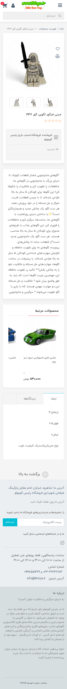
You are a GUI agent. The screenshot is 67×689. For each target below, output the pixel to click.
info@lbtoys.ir (36, 579)
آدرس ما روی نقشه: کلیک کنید (47, 502)
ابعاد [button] (54, 399)
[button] (7, 5)
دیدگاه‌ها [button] (30, 399)
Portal (23, 683)
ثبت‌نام (10, 522)
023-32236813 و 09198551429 (43, 572)
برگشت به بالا (30, 474)
